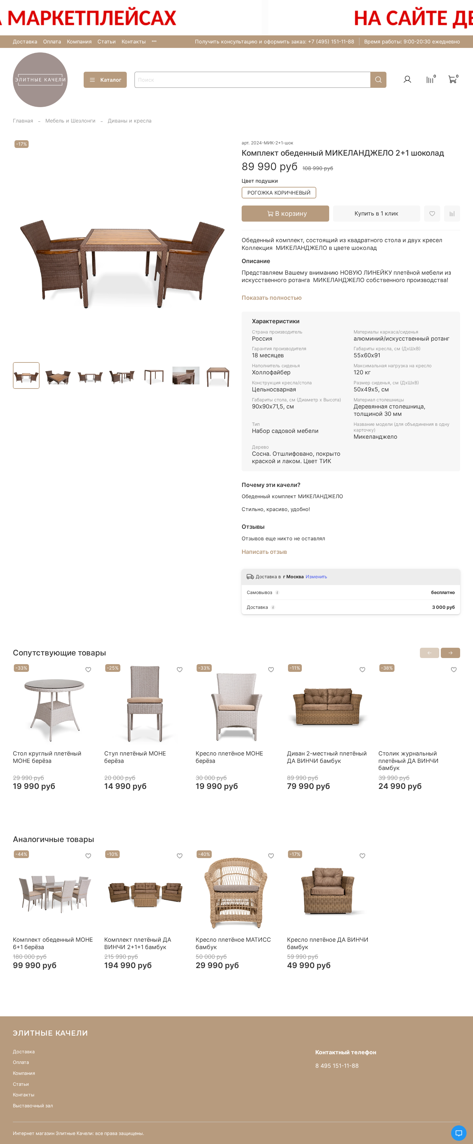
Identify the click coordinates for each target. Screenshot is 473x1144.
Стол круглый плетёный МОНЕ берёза (47, 757)
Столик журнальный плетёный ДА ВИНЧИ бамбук (408, 760)
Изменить (316, 576)
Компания (79, 41)
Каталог (110, 80)
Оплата (52, 41)
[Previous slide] (23, 247)
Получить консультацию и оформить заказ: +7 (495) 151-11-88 (274, 41)
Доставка (25, 41)
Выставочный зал (33, 1105)
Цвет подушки (260, 181)
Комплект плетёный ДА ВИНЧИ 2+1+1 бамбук (137, 943)
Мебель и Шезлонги (70, 120)
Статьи (106, 41)
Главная (23, 120)
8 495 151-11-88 (337, 1065)
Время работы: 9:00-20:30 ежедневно (412, 41)
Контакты (134, 41)
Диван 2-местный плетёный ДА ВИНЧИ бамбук (327, 757)
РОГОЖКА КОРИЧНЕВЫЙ (279, 192)
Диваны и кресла (130, 120)
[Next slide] (221, 247)
